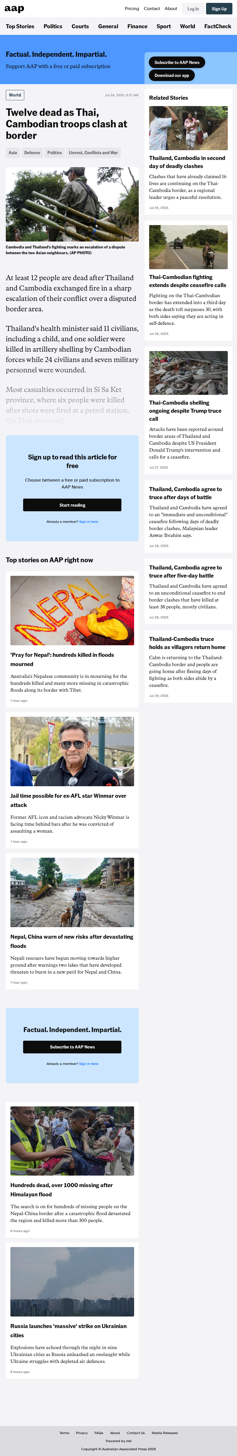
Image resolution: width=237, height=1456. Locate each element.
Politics (53, 26)
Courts (80, 26)
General (108, 26)
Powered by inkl (119, 1441)
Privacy (82, 1433)
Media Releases (165, 1433)
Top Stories (20, 26)
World (187, 26)
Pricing (132, 8)
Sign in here (88, 522)
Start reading (72, 505)
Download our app (172, 75)
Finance (137, 26)
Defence (32, 152)
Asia (13, 152)
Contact (152, 8)
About (171, 8)
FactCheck (217, 26)
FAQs (99, 1433)
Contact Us (136, 1433)
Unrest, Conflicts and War (93, 152)
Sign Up (219, 9)
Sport (164, 26)
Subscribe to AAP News (177, 62)
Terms (64, 1433)
